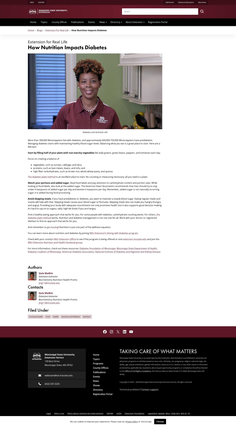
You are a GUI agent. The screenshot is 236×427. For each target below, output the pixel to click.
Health (55, 316)
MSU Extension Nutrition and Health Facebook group (55, 242)
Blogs (40, 30)
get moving (52, 227)
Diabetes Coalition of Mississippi (44, 251)
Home (33, 22)
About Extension (134, 22)
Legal (48, 413)
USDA (118, 413)
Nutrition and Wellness (70, 316)
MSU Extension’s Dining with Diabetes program (113, 233)
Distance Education (186, 2)
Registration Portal (157, 22)
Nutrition (87, 316)
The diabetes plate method (42, 176)
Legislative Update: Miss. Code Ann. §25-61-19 (169, 413)
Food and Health (36, 316)
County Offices (59, 22)
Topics (44, 22)
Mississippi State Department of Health (137, 248)
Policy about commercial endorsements (85, 413)
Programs (98, 363)
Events (91, 22)
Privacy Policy (132, 421)
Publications (77, 22)
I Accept (160, 421)
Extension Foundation (134, 413)
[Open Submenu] (106, 22)
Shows (96, 385)
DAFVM (41, 2)
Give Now (202, 2)
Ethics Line (59, 413)
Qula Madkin (46, 273)
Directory (115, 22)
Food (48, 316)
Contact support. (150, 389)
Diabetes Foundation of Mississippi (98, 248)
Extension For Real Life (57, 30)
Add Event (170, 2)
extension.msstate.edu (134, 239)
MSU (32, 2)
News (102, 22)
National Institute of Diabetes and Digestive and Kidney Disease (127, 251)
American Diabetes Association (78, 251)
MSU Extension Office (65, 239)
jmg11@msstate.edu (49, 283)
